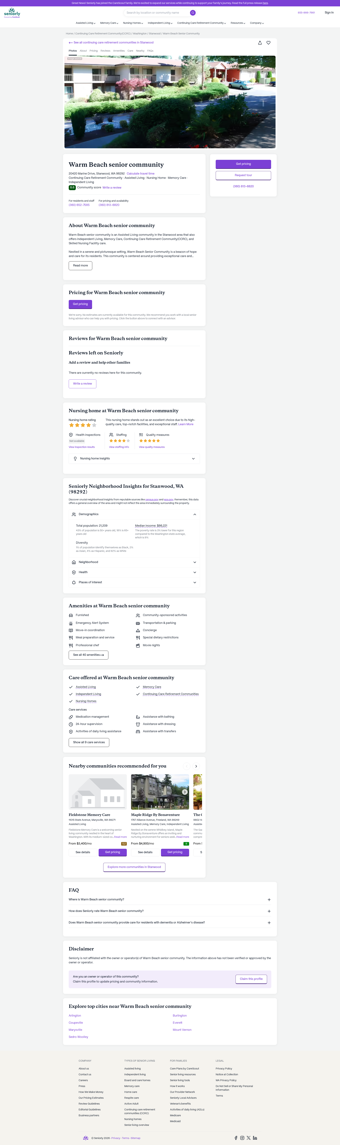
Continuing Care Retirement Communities (171, 694)
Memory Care (152, 687)
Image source (74, 59)
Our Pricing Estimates (91, 1098)
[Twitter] (248, 1137)
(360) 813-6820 (109, 205)
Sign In (329, 12)
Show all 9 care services (89, 742)
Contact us (85, 1074)
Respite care (131, 1098)
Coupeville (76, 1023)
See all (113, 42)
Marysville (75, 1030)
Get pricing (80, 304)
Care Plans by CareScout (184, 1068)
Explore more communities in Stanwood (134, 867)
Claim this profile (251, 979)
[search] (193, 13)
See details (83, 852)
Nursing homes (132, 1119)
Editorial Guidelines (90, 1109)
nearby (140, 51)
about (83, 51)
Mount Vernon (182, 1030)
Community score (89, 187)
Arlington (75, 1015)
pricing (94, 51)
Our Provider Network (182, 1092)
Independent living (135, 1074)
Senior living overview (136, 1125)
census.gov (151, 499)
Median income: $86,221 (151, 526)
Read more (80, 265)
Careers (83, 1080)
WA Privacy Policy (226, 1080)
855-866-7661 (306, 13)
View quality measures (152, 447)
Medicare (175, 1115)
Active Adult (131, 1104)
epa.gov (168, 499)
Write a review (82, 383)
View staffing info (119, 447)
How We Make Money (91, 1092)
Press (82, 1086)
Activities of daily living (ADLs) (187, 1109)
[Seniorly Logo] (12, 12)
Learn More (185, 424)
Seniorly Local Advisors (183, 1098)
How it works (177, 1086)
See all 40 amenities (86, 655)
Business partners (89, 1115)
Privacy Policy (224, 1068)
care (130, 51)
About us (84, 1068)
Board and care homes (137, 1080)
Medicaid (175, 1121)
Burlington (180, 1015)
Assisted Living (86, 687)
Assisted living (132, 1068)
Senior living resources (183, 1074)
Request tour (243, 175)
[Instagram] (242, 1137)
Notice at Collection (227, 1074)
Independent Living (88, 694)
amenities (119, 51)
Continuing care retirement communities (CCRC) (139, 1111)
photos (73, 51)
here (265, 3)
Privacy (115, 1138)
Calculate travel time (140, 173)
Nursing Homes (86, 701)
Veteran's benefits (180, 1104)
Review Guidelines (89, 1104)
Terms (219, 1096)
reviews (105, 51)
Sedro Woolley (78, 1037)
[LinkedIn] (255, 1137)
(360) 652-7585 (79, 205)
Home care (130, 1092)
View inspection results (82, 447)
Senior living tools (180, 1080)
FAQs (150, 51)
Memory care (132, 1086)
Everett (177, 1023)
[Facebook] (236, 1137)
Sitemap (135, 1138)
